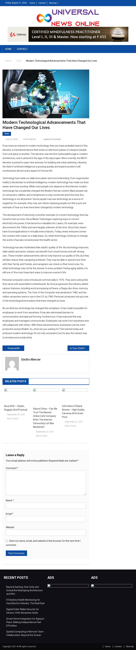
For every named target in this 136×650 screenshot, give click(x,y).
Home (32, 3)
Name (10, 500)
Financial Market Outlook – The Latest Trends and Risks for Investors (16, 348)
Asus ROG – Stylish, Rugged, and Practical (15, 408)
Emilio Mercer (29, 139)
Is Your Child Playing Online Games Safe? (79, 348)
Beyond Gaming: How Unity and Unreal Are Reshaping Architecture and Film (24, 590)
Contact (42, 3)
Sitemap (53, 3)
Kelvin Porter (12, 418)
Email (9, 514)
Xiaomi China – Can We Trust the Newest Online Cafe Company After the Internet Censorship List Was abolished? (45, 417)
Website (10, 527)
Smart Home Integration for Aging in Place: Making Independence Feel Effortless (25, 622)
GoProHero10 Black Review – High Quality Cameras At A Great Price (73, 411)
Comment (12, 468)
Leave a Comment (52, 139)
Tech (6, 133)
